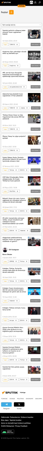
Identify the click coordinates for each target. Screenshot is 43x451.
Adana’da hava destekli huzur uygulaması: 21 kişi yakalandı (13, 95)
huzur (4, 12)
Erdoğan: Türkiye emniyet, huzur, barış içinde (14, 309)
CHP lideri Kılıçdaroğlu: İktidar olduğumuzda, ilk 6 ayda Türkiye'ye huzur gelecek (13, 179)
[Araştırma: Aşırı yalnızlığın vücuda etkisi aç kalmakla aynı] (34, 55)
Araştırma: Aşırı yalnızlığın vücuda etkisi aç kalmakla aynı (14, 52)
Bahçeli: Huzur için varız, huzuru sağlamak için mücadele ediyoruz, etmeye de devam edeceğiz (14, 200)
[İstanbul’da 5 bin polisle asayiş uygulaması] (34, 370)
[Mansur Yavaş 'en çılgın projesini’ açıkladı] (34, 139)
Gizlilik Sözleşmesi (7, 426)
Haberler (22, 230)
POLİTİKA (12, 191)
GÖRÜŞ (12, 261)
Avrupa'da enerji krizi (16, 87)
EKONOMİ (29, 399)
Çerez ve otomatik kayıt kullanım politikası (16, 423)
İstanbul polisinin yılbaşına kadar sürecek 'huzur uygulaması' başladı (14, 32)
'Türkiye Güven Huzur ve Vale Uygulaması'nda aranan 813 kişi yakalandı (13, 117)
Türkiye (12, 170)
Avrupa (12, 320)
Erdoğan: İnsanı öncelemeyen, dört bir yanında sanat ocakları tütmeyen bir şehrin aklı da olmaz (14, 290)
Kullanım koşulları (27, 417)
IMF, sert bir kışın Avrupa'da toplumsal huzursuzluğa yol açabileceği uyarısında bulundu (13, 74)
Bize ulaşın (5, 420)
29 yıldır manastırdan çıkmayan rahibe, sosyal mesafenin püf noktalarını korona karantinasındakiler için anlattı (13, 220)
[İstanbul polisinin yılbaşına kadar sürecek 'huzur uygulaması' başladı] (34, 34)
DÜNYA (22, 170)
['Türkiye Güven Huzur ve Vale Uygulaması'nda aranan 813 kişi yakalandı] (34, 118)
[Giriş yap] (35, 2)
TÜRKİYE (12, 44)
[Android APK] (7, 432)
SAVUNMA (39, 399)
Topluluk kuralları (16, 420)
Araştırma (13, 65)
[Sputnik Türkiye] (6, 3)
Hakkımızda (5, 417)
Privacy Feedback (21, 426)
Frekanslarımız (15, 417)
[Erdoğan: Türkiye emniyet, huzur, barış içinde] (34, 311)
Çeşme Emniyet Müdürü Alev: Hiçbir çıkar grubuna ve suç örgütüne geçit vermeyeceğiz (13, 329)
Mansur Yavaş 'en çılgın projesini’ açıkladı (14, 137)
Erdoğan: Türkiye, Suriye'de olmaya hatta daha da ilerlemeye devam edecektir (14, 270)
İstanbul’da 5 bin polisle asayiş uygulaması (13, 368)
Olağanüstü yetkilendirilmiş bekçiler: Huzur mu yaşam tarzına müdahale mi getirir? (14, 239)
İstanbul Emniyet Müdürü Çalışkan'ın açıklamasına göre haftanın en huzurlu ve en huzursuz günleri (13, 350)
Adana (23, 108)
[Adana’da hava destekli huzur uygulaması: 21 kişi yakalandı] (34, 97)
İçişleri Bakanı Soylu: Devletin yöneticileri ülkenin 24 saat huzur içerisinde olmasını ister (14, 159)
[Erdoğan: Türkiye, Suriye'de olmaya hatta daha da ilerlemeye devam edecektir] (34, 271)
